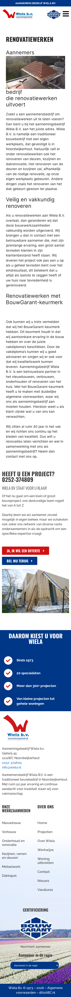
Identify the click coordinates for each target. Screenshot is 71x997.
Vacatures (45, 890)
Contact (43, 872)
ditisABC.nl (47, 992)
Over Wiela (46, 841)
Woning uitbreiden (45, 861)
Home (42, 823)
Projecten (44, 832)
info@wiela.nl (11, 767)
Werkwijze (45, 850)
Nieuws (43, 881)
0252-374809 (11, 763)
